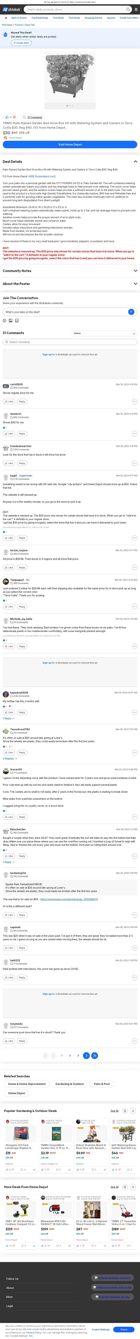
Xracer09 (16, 769)
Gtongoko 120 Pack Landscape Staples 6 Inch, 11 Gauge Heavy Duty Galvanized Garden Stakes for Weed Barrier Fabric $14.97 (20, 1146)
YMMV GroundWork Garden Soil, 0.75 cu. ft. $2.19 (55, 1146)
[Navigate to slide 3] (72, 105)
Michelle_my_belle (21, 619)
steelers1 (15, 414)
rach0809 (16, 384)
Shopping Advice (93, 18)
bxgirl (13, 475)
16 (116, 1169)
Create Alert (22, 43)
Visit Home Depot (70, 144)
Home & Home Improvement (27, 1084)
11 (10, 117)
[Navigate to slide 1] (67, 105)
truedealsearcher (21, 446)
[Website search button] (128, 9)
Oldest (77, 333)
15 (45, 1245)
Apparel (111, 18)
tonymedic (16, 1024)
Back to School (19, 18)
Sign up (47, 354)
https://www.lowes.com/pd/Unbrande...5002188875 (69, 899)
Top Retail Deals (39, 18)
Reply (22, 401)
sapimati (15, 927)
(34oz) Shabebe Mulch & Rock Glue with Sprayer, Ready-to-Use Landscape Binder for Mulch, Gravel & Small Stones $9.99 (91, 1146)
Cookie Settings (101, 1329)
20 (10, 1245)
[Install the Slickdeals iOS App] (112, 1296)
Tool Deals (58, 18)
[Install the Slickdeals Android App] (112, 1287)
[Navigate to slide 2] (70, 105)
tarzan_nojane (19, 550)
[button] (14, 117)
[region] (70, 1331)
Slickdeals (7, 25)
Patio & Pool (102, 1084)
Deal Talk (30, 25)
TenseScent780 (20, 729)
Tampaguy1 (17, 580)
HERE (31, 176)
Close (124, 1329)
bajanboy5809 (19, 692)
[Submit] (6, 342)
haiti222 (15, 960)
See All (114, 1110)
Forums (19, 25)
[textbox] (65, 312)
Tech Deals (74, 18)
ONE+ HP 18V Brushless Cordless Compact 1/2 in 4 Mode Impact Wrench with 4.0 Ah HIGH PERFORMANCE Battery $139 (21, 1223)
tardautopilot (18, 873)
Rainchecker (18, 829)
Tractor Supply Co (49, 1164)
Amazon (9, 1164)
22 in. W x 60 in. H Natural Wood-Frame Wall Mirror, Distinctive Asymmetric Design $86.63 (91, 1223)
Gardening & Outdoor (69, 1084)
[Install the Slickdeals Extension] (112, 1277)
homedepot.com (45, 176)
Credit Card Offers (129, 18)
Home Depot (16, 1093)
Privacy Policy (33, 1332)
